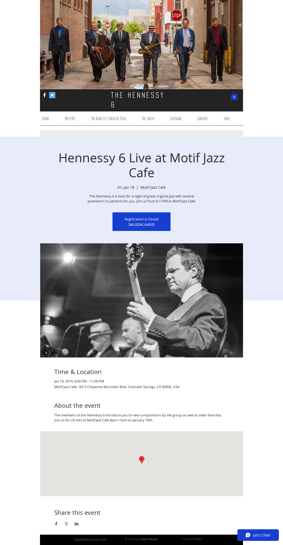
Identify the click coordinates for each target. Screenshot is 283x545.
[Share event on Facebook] (56, 523)
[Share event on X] (66, 523)
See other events (141, 224)
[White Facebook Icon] (44, 95)
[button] (234, 95)
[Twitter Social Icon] (52, 95)
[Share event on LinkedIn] (77, 523)
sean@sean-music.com (90, 539)
